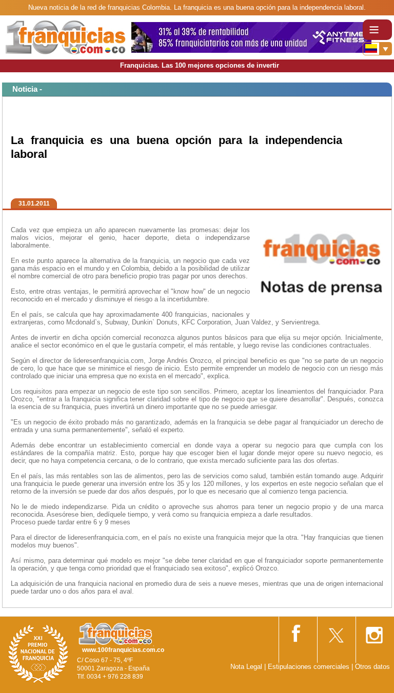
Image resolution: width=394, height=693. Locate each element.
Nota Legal (246, 666)
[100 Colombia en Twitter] (335, 632)
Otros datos (372, 666)
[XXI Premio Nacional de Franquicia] (38, 653)
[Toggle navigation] (377, 29)
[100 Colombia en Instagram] (374, 632)
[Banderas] (377, 48)
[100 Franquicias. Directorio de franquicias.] (65, 36)
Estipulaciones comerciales (309, 666)
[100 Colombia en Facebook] (297, 631)
